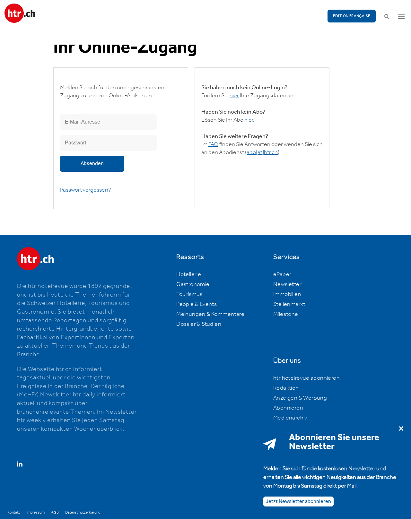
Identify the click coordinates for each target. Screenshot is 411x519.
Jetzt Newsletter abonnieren (298, 501)
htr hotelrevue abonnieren (306, 378)
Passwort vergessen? (85, 190)
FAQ (213, 144)
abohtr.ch (262, 152)
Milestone (285, 314)
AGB (55, 512)
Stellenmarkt (289, 304)
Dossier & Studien (198, 324)
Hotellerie (188, 274)
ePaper (282, 274)
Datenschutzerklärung (82, 512)
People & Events (196, 304)
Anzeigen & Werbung (300, 398)
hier (234, 95)
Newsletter (287, 284)
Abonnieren (288, 407)
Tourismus (189, 294)
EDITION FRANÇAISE (352, 16)
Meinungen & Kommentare (210, 314)
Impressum (35, 512)
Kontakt (13, 512)
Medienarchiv (290, 417)
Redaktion (286, 388)
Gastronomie (192, 284)
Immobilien (287, 294)
